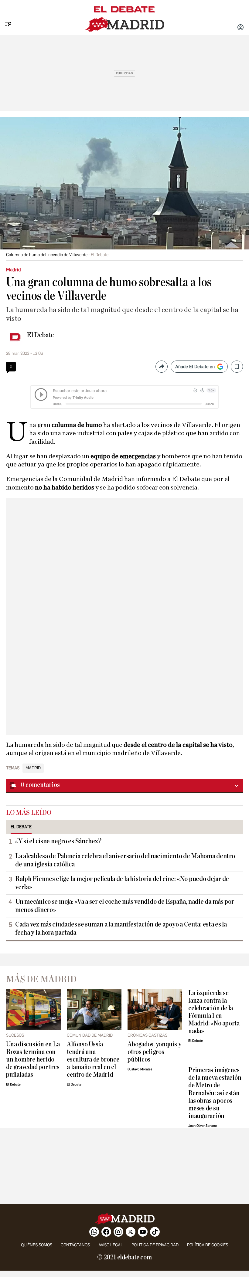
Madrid (33, 768)
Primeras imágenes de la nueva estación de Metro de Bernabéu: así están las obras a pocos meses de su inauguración (214, 1093)
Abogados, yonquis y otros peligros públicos (154, 1052)
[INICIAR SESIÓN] (240, 28)
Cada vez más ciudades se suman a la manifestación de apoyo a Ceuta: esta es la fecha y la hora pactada (121, 928)
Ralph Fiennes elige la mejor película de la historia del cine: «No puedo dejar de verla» (122, 883)
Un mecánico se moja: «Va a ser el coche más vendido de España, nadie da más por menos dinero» (124, 905)
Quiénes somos (36, 1245)
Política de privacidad (155, 1245)
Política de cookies (207, 1245)
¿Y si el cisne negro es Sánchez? (58, 841)
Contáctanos (75, 1245)
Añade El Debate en (195, 366)
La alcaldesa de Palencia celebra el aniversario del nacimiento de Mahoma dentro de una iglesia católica (125, 860)
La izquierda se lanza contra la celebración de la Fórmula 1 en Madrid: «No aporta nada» (214, 1012)
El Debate (40, 335)
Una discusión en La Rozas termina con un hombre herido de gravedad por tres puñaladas (33, 1059)
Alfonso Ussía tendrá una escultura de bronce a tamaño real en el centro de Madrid (93, 1059)
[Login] (240, 28)
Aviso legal (110, 1245)
